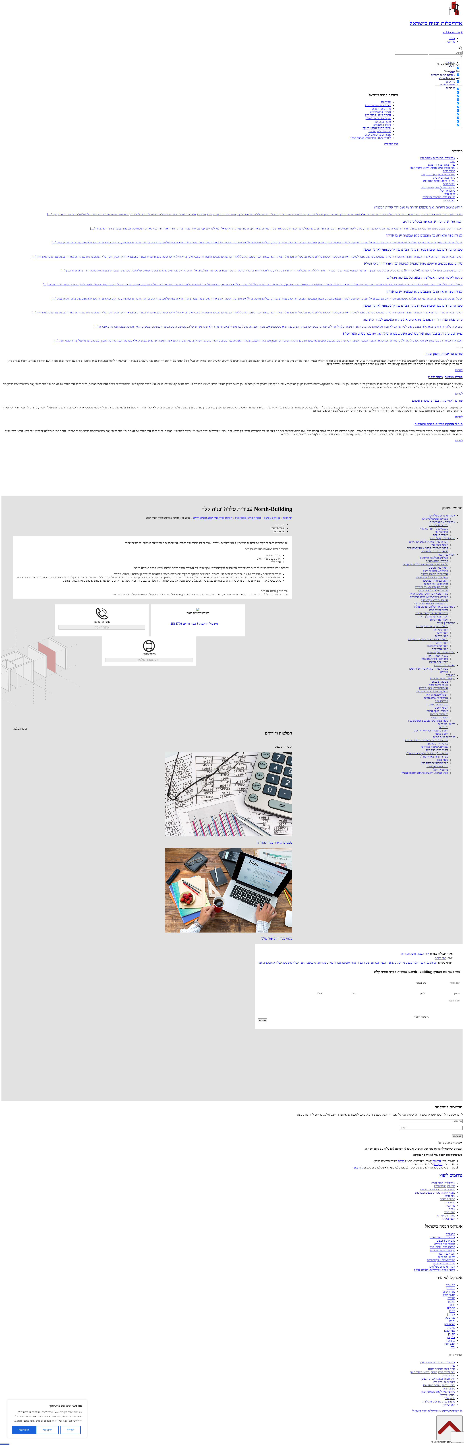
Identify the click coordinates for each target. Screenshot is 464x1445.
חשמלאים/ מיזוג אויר (437, 694)
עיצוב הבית (449, 184)
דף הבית (287, 517)
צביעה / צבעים (440, 681)
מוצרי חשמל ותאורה (437, 655)
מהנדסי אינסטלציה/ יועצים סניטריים (428, 639)
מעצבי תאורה (440, 535)
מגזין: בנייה (449, 1212)
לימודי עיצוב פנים (438, 609)
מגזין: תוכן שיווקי (446, 1215)
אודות (452, 38)
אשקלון (451, 1337)
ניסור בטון (442, 759)
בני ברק (451, 1327)
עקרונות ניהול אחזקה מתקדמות (438, 187)
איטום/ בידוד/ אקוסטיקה (434, 600)
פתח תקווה (449, 1291)
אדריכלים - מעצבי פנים (378, 105)
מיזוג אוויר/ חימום (438, 662)
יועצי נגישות (441, 636)
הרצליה (451, 1307)
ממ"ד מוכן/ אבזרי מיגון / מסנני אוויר (429, 593)
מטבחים (443, 727)
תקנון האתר (448, 1218)
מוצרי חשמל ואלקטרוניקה (376, 128)
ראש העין (450, 1343)
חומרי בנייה (449, 171)
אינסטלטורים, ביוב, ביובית (433, 688)
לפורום (459, 370)
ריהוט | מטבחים (382, 124)
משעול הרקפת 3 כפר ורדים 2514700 (194, 623)
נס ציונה (451, 1340)
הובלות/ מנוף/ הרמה (437, 710)
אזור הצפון (423, 953)
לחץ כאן (437, 1164)
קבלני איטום (441, 707)
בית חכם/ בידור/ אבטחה (434, 658)
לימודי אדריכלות (439, 619)
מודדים (444, 671)
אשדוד (451, 1314)
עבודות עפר (441, 701)
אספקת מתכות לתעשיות (434, 551)
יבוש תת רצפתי (439, 717)
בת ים (452, 1334)
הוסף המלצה (20, 728)
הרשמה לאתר (447, 1199)
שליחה (262, 1020)
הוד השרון (449, 1324)
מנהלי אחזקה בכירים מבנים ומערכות (435, 1192)
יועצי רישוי (442, 632)
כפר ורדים (440, 958)
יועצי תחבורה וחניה (437, 645)
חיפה (452, 1311)
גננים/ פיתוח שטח (438, 684)
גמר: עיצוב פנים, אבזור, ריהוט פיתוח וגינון (432, 167)
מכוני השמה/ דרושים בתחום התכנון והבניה (424, 772)
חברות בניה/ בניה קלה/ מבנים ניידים (428, 541)
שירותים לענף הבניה (379, 131)
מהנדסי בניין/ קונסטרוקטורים (432, 626)
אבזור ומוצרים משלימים (378, 134)
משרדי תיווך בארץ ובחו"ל (434, 756)
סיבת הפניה (420, 1016)
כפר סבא (450, 1317)
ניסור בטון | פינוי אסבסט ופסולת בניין (428, 720)
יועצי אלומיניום (440, 649)
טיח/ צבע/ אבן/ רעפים (436, 583)
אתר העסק (101, 627)
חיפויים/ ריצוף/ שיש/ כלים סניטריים (429, 596)
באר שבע (450, 1330)
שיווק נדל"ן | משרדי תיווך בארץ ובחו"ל (427, 753)
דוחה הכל (47, 1430)
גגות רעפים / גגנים (438, 704)
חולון (452, 1304)
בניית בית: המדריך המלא (441, 164)
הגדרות (70, 1430)
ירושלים (451, 1288)
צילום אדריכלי (447, 190)
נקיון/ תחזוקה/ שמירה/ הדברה (432, 691)
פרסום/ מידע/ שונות (437, 766)
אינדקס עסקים (272, 517)
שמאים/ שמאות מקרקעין (434, 746)
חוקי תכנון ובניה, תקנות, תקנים (438, 174)
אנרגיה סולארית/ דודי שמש (433, 590)
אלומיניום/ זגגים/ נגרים (436, 697)
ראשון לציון (449, 1294)
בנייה (452, 161)
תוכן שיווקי (449, 200)
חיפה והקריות (408, 953)
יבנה (453, 1347)
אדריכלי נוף (441, 531)
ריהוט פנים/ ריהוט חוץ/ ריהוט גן (431, 730)
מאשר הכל (24, 1430)
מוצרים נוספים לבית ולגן (435, 518)
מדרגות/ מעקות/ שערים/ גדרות (431, 603)
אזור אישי (450, 1195)
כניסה (401, 1161)
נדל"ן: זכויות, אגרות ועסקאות (439, 180)
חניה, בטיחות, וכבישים (435, 580)
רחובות (451, 1298)
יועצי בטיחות (441, 629)
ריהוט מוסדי (441, 733)
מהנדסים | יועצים (381, 108)
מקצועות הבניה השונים (378, 118)
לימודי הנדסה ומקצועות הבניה (431, 613)
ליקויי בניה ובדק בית (444, 177)
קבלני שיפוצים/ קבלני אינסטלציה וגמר (427, 548)
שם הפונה (420, 982)
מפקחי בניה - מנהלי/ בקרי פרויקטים (428, 668)
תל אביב (450, 1285)
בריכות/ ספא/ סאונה (437, 561)
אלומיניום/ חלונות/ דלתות (434, 574)
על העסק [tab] (279, 525)
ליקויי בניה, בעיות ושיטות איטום (437, 1189)
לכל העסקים (391, 143)
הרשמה (436, 1161)
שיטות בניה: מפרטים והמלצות (438, 197)
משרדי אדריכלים (438, 525)
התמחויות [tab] (279, 531)
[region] (47, 1419)
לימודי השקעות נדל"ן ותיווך (433, 616)
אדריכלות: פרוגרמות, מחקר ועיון (437, 158)
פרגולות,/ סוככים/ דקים (435, 570)
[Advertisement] (232, 469)
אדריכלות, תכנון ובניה (443, 1182)
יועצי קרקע (442, 642)
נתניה (452, 1320)
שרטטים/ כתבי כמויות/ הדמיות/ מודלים (426, 740)
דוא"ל (320, 993)
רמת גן (451, 1301)
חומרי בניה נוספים (438, 567)
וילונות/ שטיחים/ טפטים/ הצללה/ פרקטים (425, 564)
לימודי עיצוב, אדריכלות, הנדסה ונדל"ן (370, 137)
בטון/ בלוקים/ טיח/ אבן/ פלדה (432, 577)
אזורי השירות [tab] (278, 528)
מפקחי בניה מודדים (380, 111)
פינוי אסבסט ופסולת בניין (434, 763)
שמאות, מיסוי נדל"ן (444, 1186)
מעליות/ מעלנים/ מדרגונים (434, 557)
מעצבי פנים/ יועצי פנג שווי (434, 528)
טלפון (423, 993)
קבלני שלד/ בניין (439, 544)
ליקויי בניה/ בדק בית (437, 750)
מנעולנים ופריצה (439, 714)
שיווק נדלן (449, 193)
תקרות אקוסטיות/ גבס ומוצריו (431, 587)
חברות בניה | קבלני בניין (378, 115)
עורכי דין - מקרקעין (437, 743)
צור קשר (450, 41)
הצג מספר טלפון (148, 660)
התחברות (450, 1202)
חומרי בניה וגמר (382, 121)
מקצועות (386, 102)
